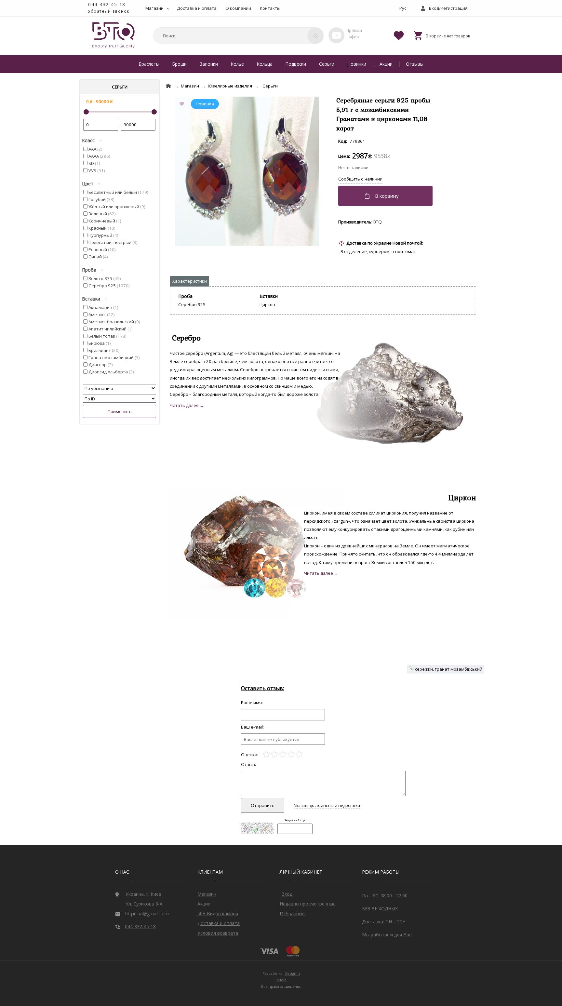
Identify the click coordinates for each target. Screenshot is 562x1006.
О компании (238, 8)
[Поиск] (315, 35)
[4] (291, 754)
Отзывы (414, 64)
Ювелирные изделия (230, 86)
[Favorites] (399, 35)
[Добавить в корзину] (386, 196)
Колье (237, 64)
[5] (299, 754)
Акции (386, 64)
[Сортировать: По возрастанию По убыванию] (119, 388)
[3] (283, 754)
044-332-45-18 (107, 4)
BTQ (377, 222)
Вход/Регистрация (448, 8)
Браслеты (149, 64)
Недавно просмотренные (308, 904)
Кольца (265, 64)
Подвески (296, 64)
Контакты (270, 8)
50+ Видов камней (217, 913)
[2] (275, 754)
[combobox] (237, 35)
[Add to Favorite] (183, 104)
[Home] (168, 86)
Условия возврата (217, 933)
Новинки (357, 64)
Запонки (209, 64)
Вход (286, 894)
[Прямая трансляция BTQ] (336, 35)
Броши (179, 64)
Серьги (326, 64)
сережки (424, 669)
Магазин (154, 8)
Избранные (292, 913)
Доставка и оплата (197, 8)
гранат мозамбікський (458, 669)
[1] (266, 754)
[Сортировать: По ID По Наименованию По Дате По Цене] (119, 399)
